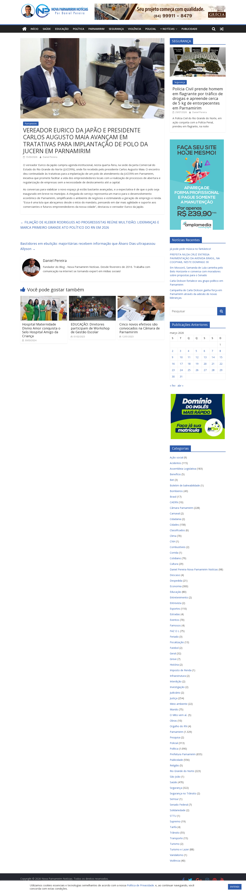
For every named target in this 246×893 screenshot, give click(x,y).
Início (34, 29)
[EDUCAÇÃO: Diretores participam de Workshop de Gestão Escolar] (92, 298)
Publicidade (189, 29)
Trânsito (175, 832)
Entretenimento (179, 597)
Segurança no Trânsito (183, 793)
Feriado (174, 636)
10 (181, 357)
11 (189, 357)
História (174, 664)
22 (221, 363)
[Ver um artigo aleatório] (222, 29)
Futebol (174, 648)
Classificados (177, 530)
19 (197, 363)
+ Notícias (167, 29)
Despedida (176, 580)
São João (175, 776)
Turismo (175, 843)
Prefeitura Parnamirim (183, 754)
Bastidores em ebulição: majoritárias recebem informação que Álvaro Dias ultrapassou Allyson (87, 246)
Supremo (175, 821)
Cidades (174, 524)
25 (189, 370)
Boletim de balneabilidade (185, 485)
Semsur (174, 799)
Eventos (174, 620)
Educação (62, 29)
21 (213, 363)
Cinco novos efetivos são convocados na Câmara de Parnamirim (139, 328)
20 (205, 363)
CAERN (174, 502)
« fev (172, 385)
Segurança (116, 29)
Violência (134, 29)
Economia (176, 586)
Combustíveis (177, 547)
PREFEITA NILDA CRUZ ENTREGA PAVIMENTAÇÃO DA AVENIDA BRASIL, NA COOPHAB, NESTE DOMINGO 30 (195, 258)
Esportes (175, 608)
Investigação (177, 687)
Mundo (174, 709)
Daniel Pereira (50, 157)
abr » (180, 385)
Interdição (176, 681)
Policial (150, 29)
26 (197, 370)
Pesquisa (175, 737)
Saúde (47, 29)
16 (173, 363)
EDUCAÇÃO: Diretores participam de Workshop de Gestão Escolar (90, 328)
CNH (172, 541)
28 (213, 370)
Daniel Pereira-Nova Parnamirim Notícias (194, 569)
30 (173, 376)
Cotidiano (175, 558)
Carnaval (175, 513)
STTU (173, 815)
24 (181, 370)
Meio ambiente (178, 704)
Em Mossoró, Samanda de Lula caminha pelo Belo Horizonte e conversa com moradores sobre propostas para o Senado (196, 271)
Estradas (175, 614)
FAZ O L (174, 631)
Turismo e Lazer (179, 849)
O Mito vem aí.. (178, 715)
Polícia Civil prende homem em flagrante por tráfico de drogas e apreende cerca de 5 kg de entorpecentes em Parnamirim (198, 98)
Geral (173, 653)
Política (78, 29)
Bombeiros (176, 491)
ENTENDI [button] (234, 886)
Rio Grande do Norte (182, 771)
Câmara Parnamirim (181, 508)
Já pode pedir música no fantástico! (190, 249)
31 (181, 376)
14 (213, 357)
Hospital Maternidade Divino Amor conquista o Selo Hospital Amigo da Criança (41, 330)
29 (221, 370)
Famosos (175, 625)
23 (173, 370)
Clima (173, 536)
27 (205, 370)
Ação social (176, 457)
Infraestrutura (178, 676)
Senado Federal (179, 804)
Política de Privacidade (140, 885)
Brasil (173, 496)
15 (221, 357)
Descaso (175, 575)
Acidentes (175, 463)
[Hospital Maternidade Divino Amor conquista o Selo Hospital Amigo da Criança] (43, 298)
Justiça (173, 698)
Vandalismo (176, 855)
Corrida (174, 552)
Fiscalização (177, 642)
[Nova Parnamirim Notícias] (24, 29)
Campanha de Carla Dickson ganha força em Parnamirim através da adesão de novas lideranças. (196, 293)
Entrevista (175, 603)
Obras (173, 720)
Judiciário (175, 692)
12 (197, 357)
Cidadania (175, 519)
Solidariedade (177, 810)
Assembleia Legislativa (183, 468)
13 (205, 357)
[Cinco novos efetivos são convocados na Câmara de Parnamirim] (141, 298)
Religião (174, 765)
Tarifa (173, 827)
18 (189, 363)
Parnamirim (96, 29)
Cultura (174, 564)
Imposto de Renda (180, 670)
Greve (173, 659)
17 (181, 363)
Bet (172, 480)
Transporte (176, 838)
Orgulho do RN (178, 726)
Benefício (175, 474)
